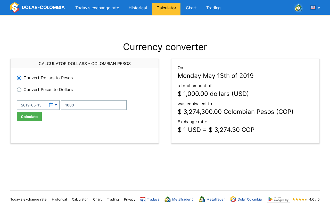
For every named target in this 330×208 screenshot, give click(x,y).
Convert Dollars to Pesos (48, 77)
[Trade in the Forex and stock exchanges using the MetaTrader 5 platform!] (298, 8)
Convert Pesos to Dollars (48, 89)
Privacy (129, 199)
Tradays (153, 199)
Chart (191, 7)
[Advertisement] (165, 28)
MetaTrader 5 (183, 199)
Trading (213, 7)
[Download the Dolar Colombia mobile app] (278, 199)
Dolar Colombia (250, 199)
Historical (138, 7)
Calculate (29, 116)
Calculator (166, 7)
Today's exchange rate (97, 7)
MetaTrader (216, 199)
